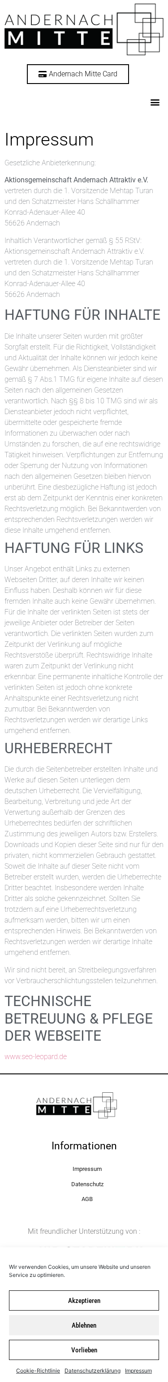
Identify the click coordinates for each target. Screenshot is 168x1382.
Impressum (138, 1370)
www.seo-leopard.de (35, 1056)
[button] (154, 101)
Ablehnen (84, 1325)
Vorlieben (84, 1350)
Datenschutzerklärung (93, 1370)
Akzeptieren (84, 1301)
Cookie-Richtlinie (38, 1370)
